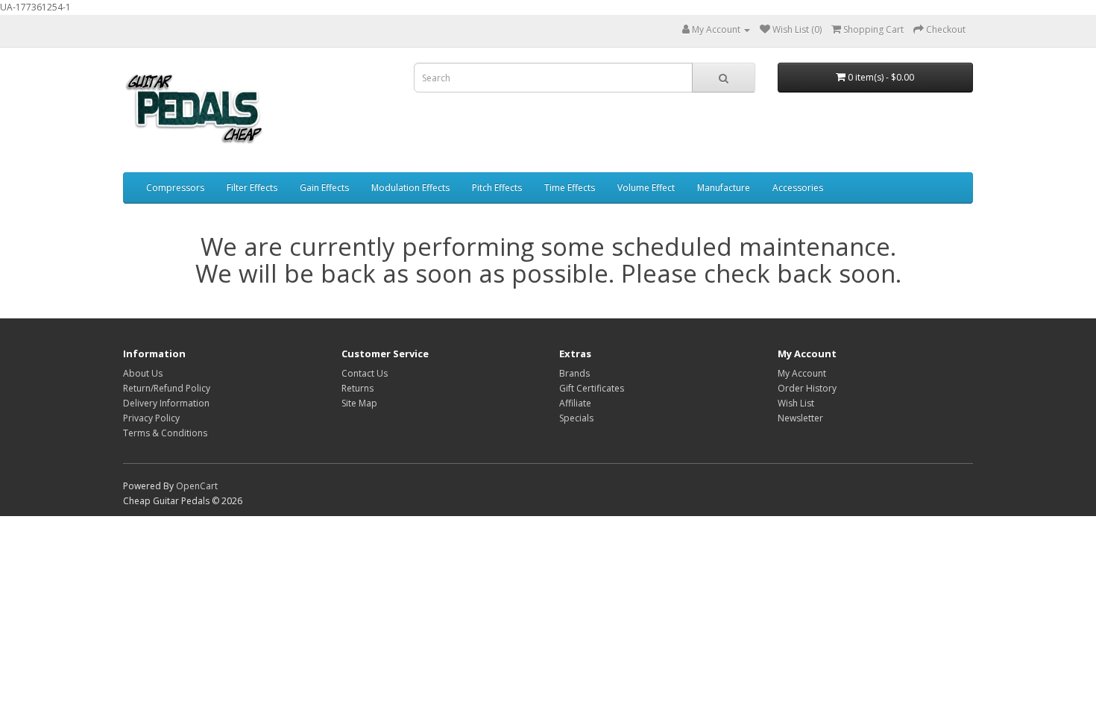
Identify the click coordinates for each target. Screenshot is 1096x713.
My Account (802, 373)
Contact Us (364, 373)
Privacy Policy (151, 418)
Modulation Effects (410, 187)
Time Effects (569, 187)
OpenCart (197, 486)
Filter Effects (252, 187)
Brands (574, 373)
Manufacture (723, 187)
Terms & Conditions (165, 433)
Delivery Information (166, 403)
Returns (357, 388)
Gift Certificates (591, 388)
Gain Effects (324, 187)
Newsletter (800, 418)
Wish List (796, 403)
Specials (576, 418)
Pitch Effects (497, 187)
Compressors (175, 187)
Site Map (359, 403)
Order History (807, 388)
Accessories (797, 187)
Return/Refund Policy (166, 388)
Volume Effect (646, 187)
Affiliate (575, 403)
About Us (143, 373)
